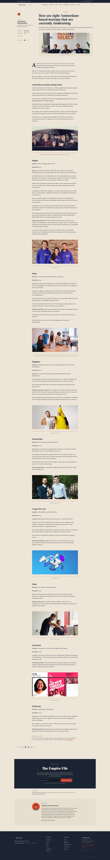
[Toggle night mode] (80, 1)
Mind (56, 4)
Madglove (34, 373)
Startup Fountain (48, 100)
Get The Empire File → (88, 846)
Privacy (80, 857)
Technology (45, 4)
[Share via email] (31, 747)
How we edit (19, 36)
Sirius (33, 283)
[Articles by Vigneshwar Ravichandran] (20, 15)
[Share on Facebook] (28, 747)
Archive (48, 851)
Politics (52, 4)
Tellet (33, 594)
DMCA (94, 857)
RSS (89, 850)
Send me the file (66, 780)
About (79, 4)
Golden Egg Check (37, 100)
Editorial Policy (67, 844)
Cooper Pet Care (36, 519)
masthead (43, 793)
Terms (84, 857)
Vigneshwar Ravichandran (22, 22)
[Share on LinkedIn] (25, 40)
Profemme (35, 716)
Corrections (66, 846)
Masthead (66, 842)
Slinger (34, 170)
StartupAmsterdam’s (62, 98)
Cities (60, 4)
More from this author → (48, 820)
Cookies (90, 857)
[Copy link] (27, 40)
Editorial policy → (69, 739)
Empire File (73, 4)
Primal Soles (35, 449)
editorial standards (35, 793)
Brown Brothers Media (19, 843)
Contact (66, 849)
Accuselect (35, 655)
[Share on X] (22, 40)
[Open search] (91, 5)
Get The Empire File (87, 1)
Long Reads (66, 4)
